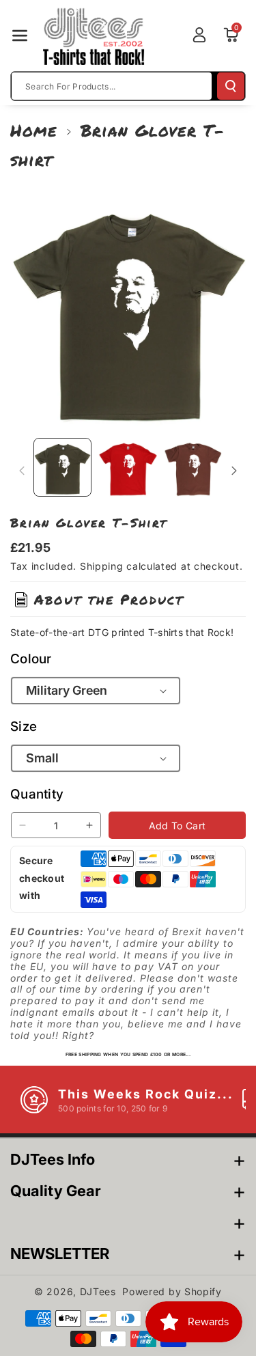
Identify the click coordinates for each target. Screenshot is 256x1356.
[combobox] (112, 86)
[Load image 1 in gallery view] (62, 467)
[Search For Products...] (230, 86)
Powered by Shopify (172, 1291)
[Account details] (199, 35)
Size (23, 726)
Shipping (102, 566)
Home (33, 130)
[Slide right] (234, 470)
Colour (31, 659)
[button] (20, 35)
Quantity (36, 794)
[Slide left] (21, 470)
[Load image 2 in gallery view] (127, 467)
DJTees (98, 1291)
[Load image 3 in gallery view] (193, 467)
